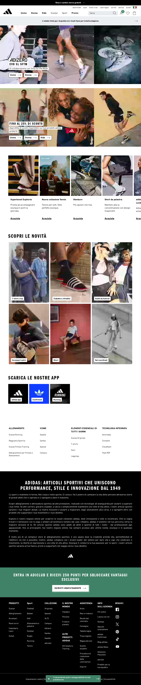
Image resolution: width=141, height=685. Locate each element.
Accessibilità (109, 679)
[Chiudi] (48, 678)
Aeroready (106, 435)
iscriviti (113, 8)
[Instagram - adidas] (123, 617)
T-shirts (74, 444)
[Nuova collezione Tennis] (55, 188)
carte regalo (104, 8)
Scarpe (54, 13)
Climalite (106, 441)
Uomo (24, 13)
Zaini (73, 450)
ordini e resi (93, 8)
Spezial (43, 447)
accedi (128, 8)
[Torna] (7, 12)
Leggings (75, 456)
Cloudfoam (106, 447)
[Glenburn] (86, 188)
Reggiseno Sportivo (17, 441)
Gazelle (43, 435)
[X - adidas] (123, 624)
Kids (44, 13)
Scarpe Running (15, 435)
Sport (64, 13)
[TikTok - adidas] (123, 639)
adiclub (121, 8)
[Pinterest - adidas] (123, 632)
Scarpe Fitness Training (19, 447)
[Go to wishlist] (127, 13)
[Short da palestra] (117, 188)
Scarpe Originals (78, 438)
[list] (70, 188)
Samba (43, 441)
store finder (77, 8)
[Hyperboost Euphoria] (23, 188)
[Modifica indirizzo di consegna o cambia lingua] (135, 7)
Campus (43, 453)
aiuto (85, 8)
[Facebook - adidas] (123, 610)
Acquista (15, 218)
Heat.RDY (106, 453)
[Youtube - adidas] (123, 647)
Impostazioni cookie (34, 679)
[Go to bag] (134, 13)
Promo (75, 13)
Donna (34, 13)
